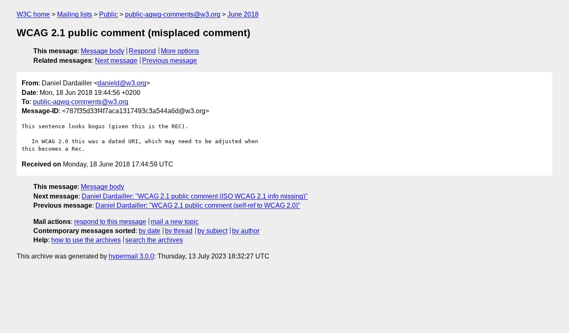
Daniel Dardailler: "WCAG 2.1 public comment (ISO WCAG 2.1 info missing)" (195, 196)
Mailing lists (74, 14)
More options (180, 51)
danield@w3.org (121, 83)
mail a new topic (175, 221)
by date (149, 230)
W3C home (33, 14)
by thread (178, 230)
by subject (212, 230)
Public (108, 14)
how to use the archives (86, 240)
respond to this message (110, 221)
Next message (116, 60)
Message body (102, 51)
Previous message (169, 60)
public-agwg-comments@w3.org (172, 14)
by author (246, 230)
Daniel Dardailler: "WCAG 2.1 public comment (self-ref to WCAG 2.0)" (197, 205)
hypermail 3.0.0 (131, 256)
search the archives (154, 240)
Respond (142, 51)
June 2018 (243, 14)
